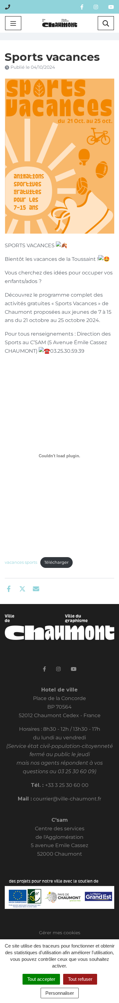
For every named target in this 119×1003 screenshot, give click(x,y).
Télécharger (56, 562)
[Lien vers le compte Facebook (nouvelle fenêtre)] (82, 7)
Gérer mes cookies (59, 932)
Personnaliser (59, 993)
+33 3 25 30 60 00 (67, 785)
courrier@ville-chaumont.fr (67, 799)
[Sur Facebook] (9, 588)
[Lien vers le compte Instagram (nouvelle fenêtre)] (96, 7)
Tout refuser (80, 979)
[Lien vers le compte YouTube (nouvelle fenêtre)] (111, 7)
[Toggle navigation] (13, 23)
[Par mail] (36, 588)
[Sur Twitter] (22, 588)
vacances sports (21, 562)
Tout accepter (41, 979)
